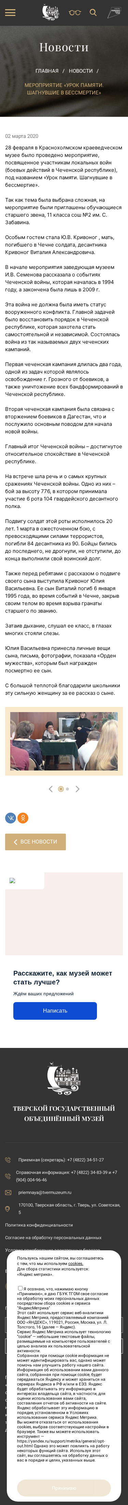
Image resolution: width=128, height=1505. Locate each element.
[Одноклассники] (22, 818)
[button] (60, 789)
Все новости (38, 841)
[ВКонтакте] (10, 818)
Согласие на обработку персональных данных (53, 1237)
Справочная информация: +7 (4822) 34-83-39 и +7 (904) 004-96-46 (66, 1176)
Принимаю (64, 1488)
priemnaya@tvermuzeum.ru (44, 1192)
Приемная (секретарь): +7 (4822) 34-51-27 (61, 1159)
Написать (55, 1011)
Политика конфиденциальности (39, 1225)
